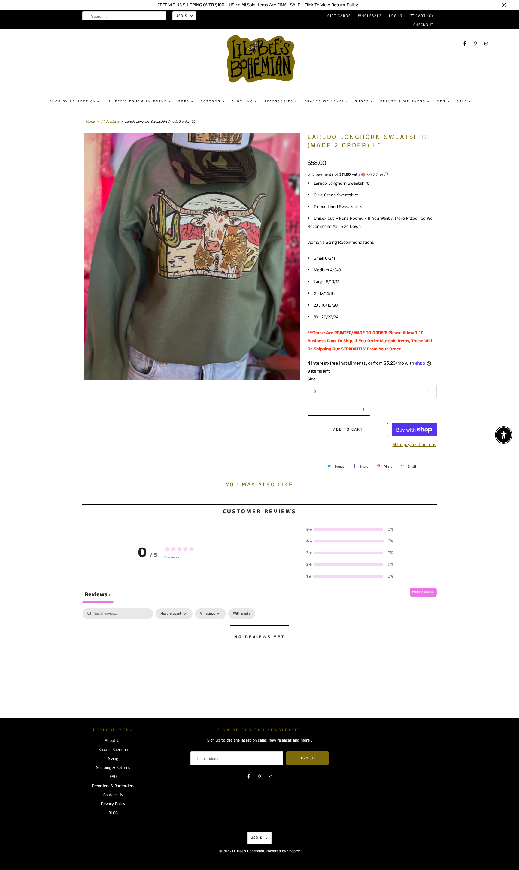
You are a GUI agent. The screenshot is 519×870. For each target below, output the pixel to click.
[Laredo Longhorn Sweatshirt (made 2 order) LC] (192, 256)
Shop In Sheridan (113, 750)
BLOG (113, 813)
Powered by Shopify (283, 851)
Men (441, 101)
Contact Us (113, 795)
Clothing (242, 101)
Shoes (362, 101)
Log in (395, 15)
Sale (462, 101)
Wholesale (370, 15)
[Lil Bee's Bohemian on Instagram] (486, 43)
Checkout (423, 24)
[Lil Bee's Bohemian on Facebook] (465, 43)
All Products (110, 121)
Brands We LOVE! (324, 101)
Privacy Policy (113, 804)
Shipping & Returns (113, 768)
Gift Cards (339, 15)
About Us (113, 741)
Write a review (423, 592)
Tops (184, 101)
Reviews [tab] (98, 594)
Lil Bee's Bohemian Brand (137, 101)
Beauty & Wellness (403, 101)
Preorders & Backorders (113, 786)
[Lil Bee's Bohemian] (262, 61)
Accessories (278, 101)
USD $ (181, 15)
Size (311, 379)
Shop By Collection (73, 101)
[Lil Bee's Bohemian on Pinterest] (475, 43)
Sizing (113, 759)
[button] (372, 174)
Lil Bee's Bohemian (248, 851)
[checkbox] (241, 613)
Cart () (424, 15)
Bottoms (211, 101)
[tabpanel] (259, 657)
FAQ (113, 777)
